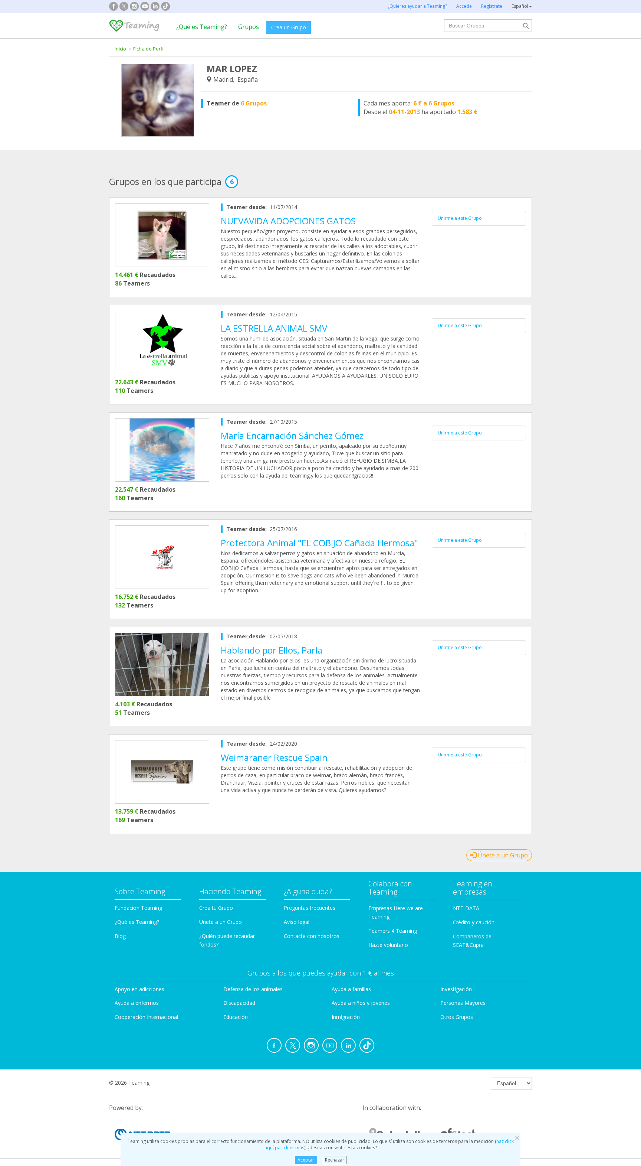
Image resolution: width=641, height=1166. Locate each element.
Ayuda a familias (351, 989)
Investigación (456, 989)
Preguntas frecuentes (309, 907)
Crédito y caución (473, 922)
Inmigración (346, 1016)
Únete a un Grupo (502, 855)
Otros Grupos (456, 1016)
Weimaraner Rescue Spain (274, 757)
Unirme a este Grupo (460, 218)
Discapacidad (239, 1002)
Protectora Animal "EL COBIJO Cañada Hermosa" (319, 543)
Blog (120, 935)
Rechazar (334, 1160)
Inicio (120, 48)
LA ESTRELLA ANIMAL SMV (274, 328)
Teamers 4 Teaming (392, 930)
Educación (235, 1016)
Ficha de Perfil (149, 48)
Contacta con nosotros (311, 935)
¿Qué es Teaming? (201, 27)
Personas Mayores (463, 1002)
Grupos (248, 27)
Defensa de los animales (253, 989)
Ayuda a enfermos (137, 1002)
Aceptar (306, 1160)
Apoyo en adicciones (139, 989)
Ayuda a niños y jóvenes (361, 1002)
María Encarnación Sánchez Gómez (292, 435)
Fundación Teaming (138, 907)
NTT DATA (466, 908)
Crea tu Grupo (216, 907)
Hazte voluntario (388, 944)
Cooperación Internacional (146, 1016)
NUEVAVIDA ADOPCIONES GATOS (288, 221)
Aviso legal (296, 921)
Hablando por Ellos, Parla (271, 650)
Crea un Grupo (288, 27)
